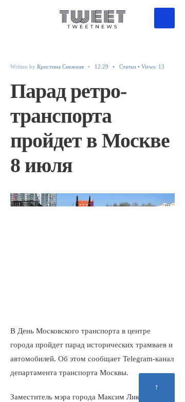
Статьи (127, 66)
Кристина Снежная (60, 66)
